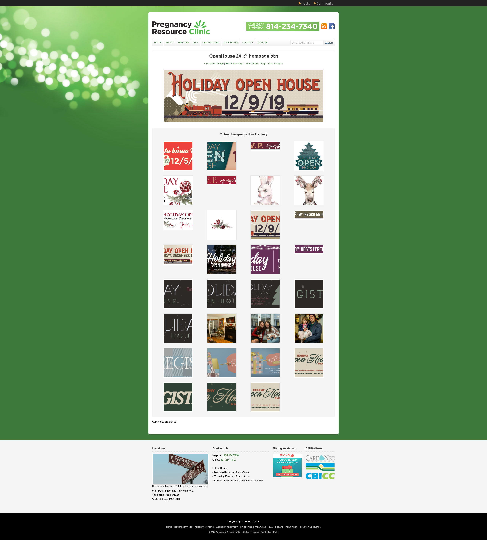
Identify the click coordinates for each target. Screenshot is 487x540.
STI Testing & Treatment (253, 527)
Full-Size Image (234, 63)
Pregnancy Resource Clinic (243, 521)
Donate (262, 42)
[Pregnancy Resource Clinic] (181, 34)
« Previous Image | (215, 63)
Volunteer (291, 527)
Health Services (183, 527)
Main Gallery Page (256, 63)
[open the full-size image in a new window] (243, 122)
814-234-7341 (228, 459)
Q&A (195, 42)
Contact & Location (310, 527)
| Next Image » (275, 63)
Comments (325, 3)
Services (183, 42)
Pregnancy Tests (204, 527)
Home (157, 42)
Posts (306, 3)
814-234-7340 (231, 455)
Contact (247, 42)
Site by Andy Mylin (269, 532)
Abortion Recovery (227, 527)
